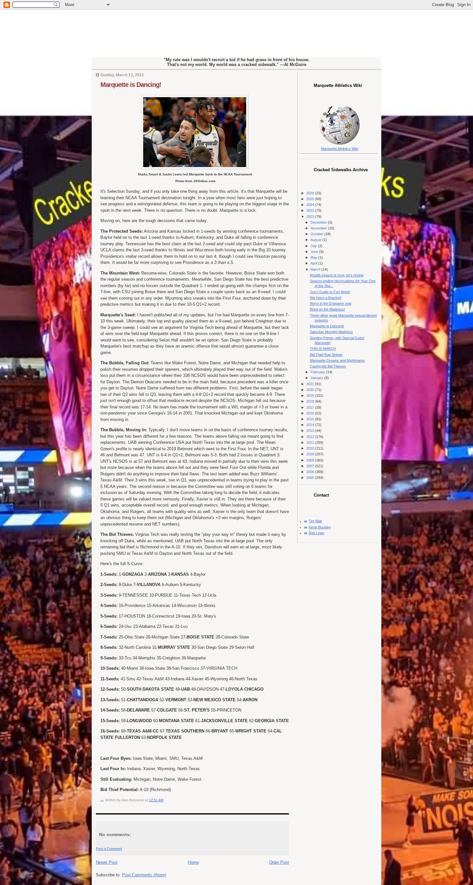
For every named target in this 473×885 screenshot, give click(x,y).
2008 (310, 460)
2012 (310, 437)
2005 (310, 478)
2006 (310, 472)
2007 (310, 466)
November (319, 228)
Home (193, 862)
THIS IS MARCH (323, 348)
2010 (310, 448)
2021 (310, 384)
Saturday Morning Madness (331, 332)
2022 (310, 217)
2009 (310, 454)
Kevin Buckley (320, 527)
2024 (310, 205)
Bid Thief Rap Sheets (326, 355)
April (314, 263)
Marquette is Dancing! (130, 84)
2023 (310, 210)
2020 (310, 390)
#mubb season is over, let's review (337, 275)
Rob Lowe (316, 533)
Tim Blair (315, 521)
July (314, 246)
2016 (310, 413)
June (315, 252)
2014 (310, 425)
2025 (310, 199)
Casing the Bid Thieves (328, 366)
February (318, 372)
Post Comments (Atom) (144, 874)
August (316, 240)
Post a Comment (109, 849)
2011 (310, 442)
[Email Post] (164, 800)
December (319, 222)
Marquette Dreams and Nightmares (337, 360)
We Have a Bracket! (325, 298)
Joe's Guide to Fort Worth (330, 292)
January (317, 378)
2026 (310, 193)
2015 (310, 419)
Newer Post (106, 862)
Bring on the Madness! (327, 309)
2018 (310, 401)
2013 (310, 431)
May (314, 257)
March (316, 269)
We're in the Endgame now (330, 303)
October (317, 234)
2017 (310, 407)
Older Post (279, 862)
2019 (310, 395)
